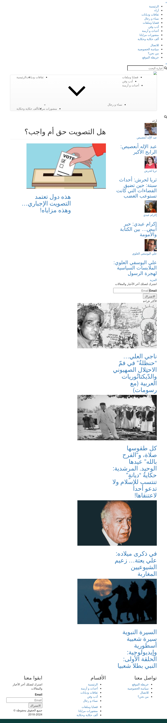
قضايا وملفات (151, 22)
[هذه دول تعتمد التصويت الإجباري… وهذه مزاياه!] (66, 166)
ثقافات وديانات (150, 14)
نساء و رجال (151, 18)
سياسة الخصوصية (148, 49)
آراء (156, 10)
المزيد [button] (153, 280)
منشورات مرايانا (149, 35)
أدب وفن (153, 27)
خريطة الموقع (150, 57)
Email (153, 290)
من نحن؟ (153, 53)
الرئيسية (154, 6)
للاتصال (154, 45)
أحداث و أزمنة (150, 31)
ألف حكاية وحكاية (148, 39)
